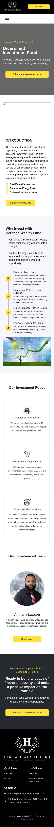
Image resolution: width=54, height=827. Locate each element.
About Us (8, 773)
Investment (34, 773)
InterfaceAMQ (27, 819)
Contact (7, 778)
